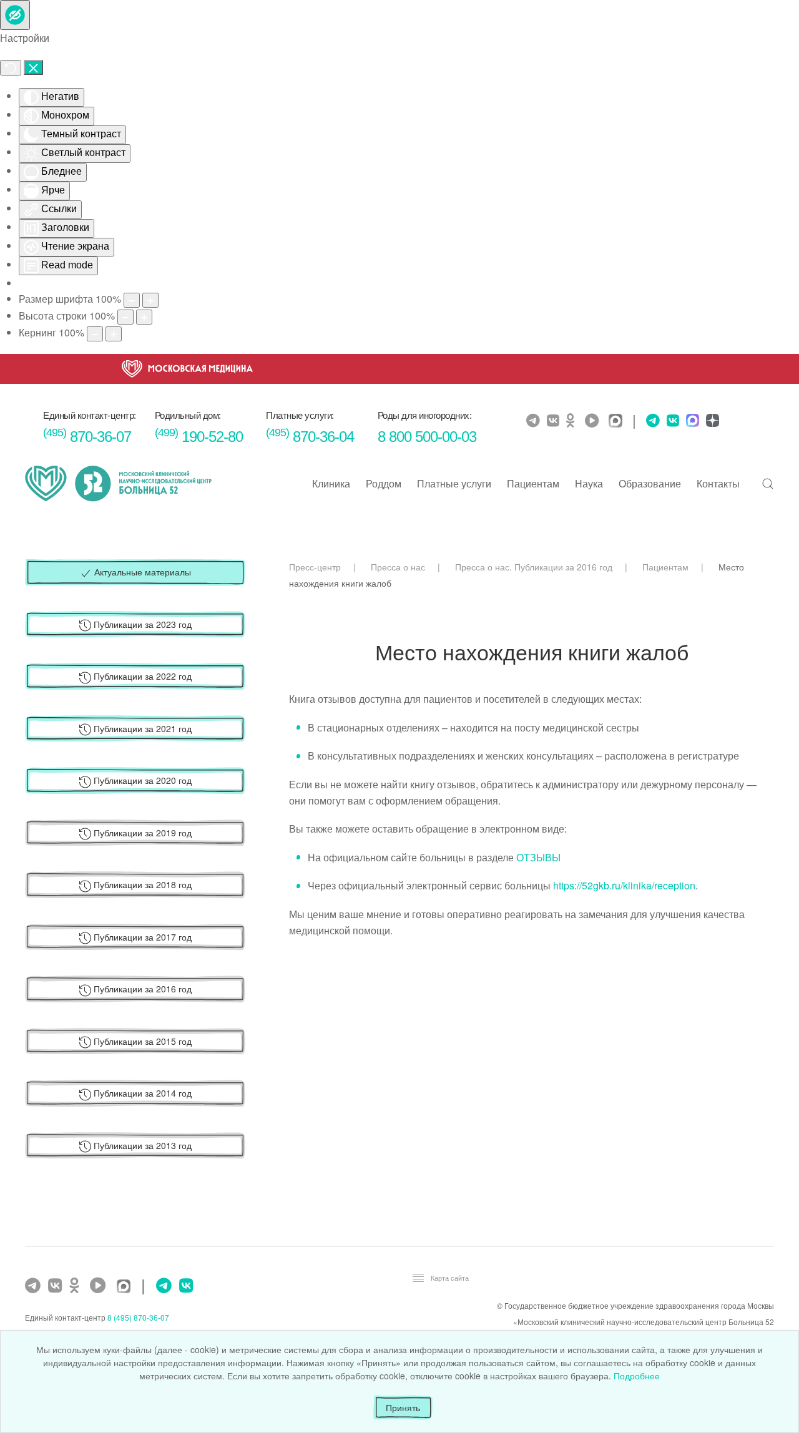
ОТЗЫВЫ (538, 857)
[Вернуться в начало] (118, 483)
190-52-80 (199, 436)
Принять (403, 1407)
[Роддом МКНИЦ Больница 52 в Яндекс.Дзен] (711, 421)
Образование (650, 483)
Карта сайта (450, 1278)
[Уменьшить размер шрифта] (132, 300)
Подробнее (637, 1375)
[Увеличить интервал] (113, 333)
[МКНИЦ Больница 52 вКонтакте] (554, 421)
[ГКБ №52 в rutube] (101, 1286)
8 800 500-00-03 (427, 436)
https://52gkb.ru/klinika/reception (624, 885)
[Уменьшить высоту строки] (125, 317)
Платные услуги (454, 483)
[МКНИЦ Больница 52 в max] (619, 422)
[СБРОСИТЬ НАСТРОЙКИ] (10, 68)
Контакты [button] (718, 483)
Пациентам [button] (533, 483)
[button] (768, 483)
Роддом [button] (383, 483)
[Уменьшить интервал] (95, 333)
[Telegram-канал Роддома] (650, 421)
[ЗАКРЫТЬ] (33, 67)
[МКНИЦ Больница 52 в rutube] (595, 421)
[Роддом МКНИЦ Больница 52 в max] (691, 421)
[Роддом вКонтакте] (671, 421)
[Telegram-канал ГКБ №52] (34, 1286)
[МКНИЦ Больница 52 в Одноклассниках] (573, 421)
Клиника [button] (331, 483)
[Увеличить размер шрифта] (150, 300)
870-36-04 (310, 436)
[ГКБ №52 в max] (127, 1287)
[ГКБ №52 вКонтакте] (56, 1286)
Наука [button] (589, 483)
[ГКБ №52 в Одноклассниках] (77, 1286)
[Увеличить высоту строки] (144, 317)
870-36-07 (87, 436)
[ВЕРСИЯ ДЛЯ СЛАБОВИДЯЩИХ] (15, 15)
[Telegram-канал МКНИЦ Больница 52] (534, 421)
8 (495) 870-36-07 (138, 1317)
